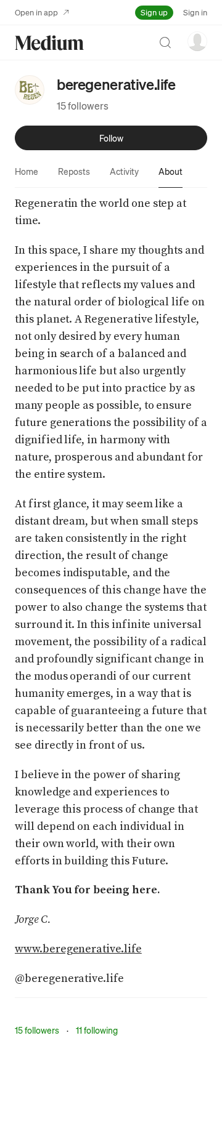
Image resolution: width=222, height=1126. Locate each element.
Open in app (36, 12)
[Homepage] (49, 42)
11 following (97, 1030)
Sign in (195, 12)
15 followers (83, 105)
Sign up (154, 12)
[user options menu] (197, 41)
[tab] (26, 171)
